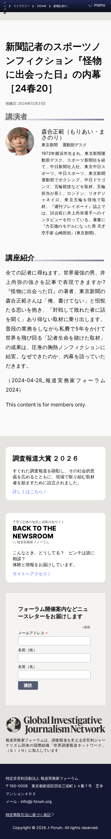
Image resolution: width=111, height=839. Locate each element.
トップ (5, 6)
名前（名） (27, 666)
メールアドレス (33, 633)
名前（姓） (27, 650)
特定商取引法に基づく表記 (28, 814)
